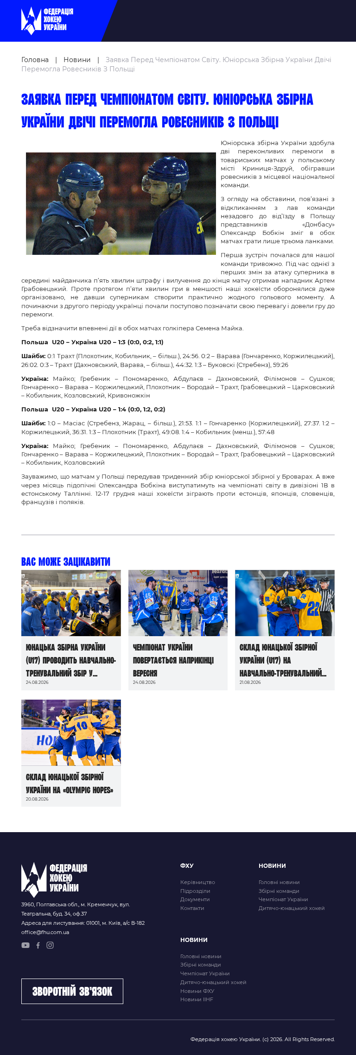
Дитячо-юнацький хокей (292, 908)
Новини (77, 60)
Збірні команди (279, 891)
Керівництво (197, 882)
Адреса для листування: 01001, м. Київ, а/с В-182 (83, 923)
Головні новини (279, 882)
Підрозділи (195, 891)
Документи (195, 899)
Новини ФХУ (197, 991)
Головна (35, 60)
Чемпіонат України (283, 899)
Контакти (192, 908)
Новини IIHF (196, 999)
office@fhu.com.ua (45, 932)
